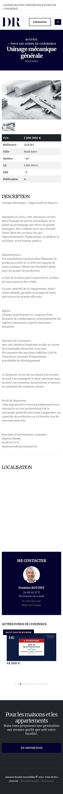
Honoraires (47, 781)
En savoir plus (31, 747)
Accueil (31, 39)
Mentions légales (29, 781)
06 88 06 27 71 (31, 592)
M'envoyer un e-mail (31, 596)
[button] (15, 684)
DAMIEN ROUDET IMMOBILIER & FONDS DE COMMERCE (29, 7)
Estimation (40, 21)
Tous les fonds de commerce (33, 43)
